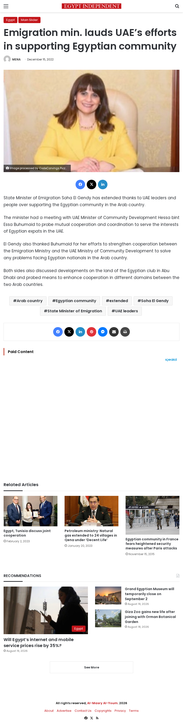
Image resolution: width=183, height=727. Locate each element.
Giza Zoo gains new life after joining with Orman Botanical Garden (150, 616)
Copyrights (103, 710)
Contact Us (83, 710)
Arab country (30, 301)
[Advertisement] (91, 421)
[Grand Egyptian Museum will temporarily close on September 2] (108, 595)
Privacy (120, 710)
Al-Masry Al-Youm (102, 703)
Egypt (10, 20)
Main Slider (29, 20)
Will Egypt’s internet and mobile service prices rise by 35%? (39, 642)
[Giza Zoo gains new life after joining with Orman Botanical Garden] (108, 618)
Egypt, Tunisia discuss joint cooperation (27, 533)
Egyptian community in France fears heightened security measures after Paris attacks (152, 544)
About (49, 710)
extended (118, 301)
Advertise (64, 710)
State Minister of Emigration (74, 311)
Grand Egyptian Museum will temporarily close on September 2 (149, 594)
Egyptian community (76, 301)
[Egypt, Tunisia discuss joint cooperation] (30, 511)
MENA (16, 59)
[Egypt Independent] (91, 6)
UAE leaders (126, 311)
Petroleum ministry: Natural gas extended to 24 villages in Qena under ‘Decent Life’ (91, 535)
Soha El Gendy (155, 301)
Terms (134, 710)
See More (91, 667)
